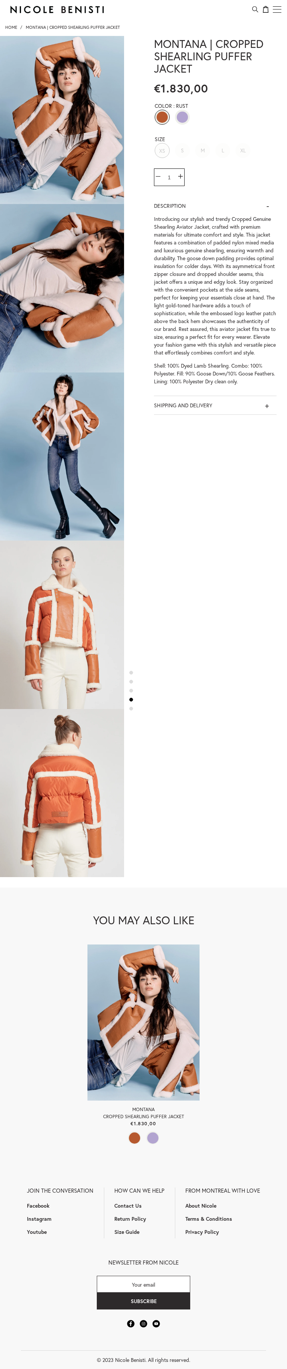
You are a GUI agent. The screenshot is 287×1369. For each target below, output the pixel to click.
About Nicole (200, 1205)
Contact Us (128, 1205)
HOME (11, 27)
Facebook (38, 1205)
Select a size (143, 1080)
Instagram (39, 1218)
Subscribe (144, 1301)
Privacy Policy (202, 1231)
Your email (143, 1284)
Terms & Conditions (208, 1218)
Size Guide (126, 1231)
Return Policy (130, 1218)
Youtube (37, 1231)
